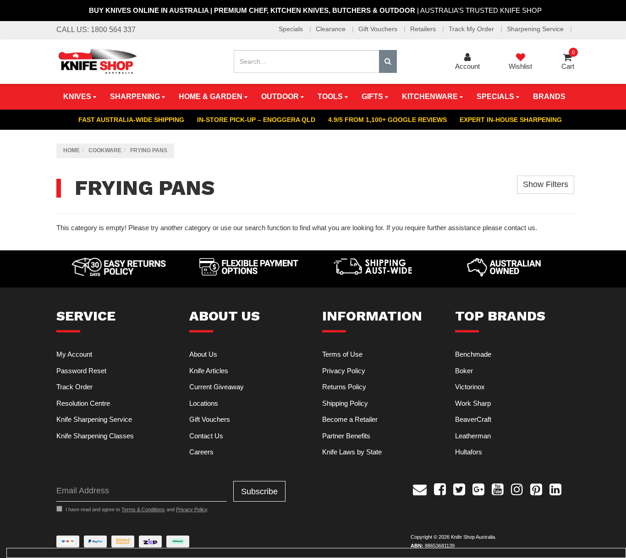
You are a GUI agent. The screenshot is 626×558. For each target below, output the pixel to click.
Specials (292, 29)
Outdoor (281, 96)
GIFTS (373, 96)
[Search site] (388, 61)
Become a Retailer (350, 419)
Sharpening (136, 96)
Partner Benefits (346, 436)
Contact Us (206, 436)
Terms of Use (342, 354)
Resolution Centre (83, 403)
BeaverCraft (473, 419)
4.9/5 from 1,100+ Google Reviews (387, 119)
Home (71, 150)
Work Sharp (473, 403)
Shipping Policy (345, 403)
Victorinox (470, 387)
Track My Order (472, 29)
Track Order (74, 387)
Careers (201, 452)
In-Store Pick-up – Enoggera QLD (256, 119)
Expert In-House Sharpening (511, 119)
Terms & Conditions (143, 509)
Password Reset (81, 371)
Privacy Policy (343, 371)
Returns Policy (344, 387)
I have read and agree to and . (137, 509)
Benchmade (473, 354)
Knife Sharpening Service (94, 419)
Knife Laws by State (352, 452)
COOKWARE (104, 150)
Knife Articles (208, 371)
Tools (331, 96)
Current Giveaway (216, 387)
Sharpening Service (536, 29)
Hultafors (468, 452)
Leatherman (473, 436)
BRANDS (549, 96)
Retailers (424, 29)
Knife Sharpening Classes (95, 436)
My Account (74, 354)
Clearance (331, 29)
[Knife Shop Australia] (97, 61)
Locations (203, 403)
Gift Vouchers (378, 29)
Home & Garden (211, 96)
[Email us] (420, 488)
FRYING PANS (148, 150)
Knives (78, 96)
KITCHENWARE (431, 96)
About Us (203, 354)
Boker (464, 371)
